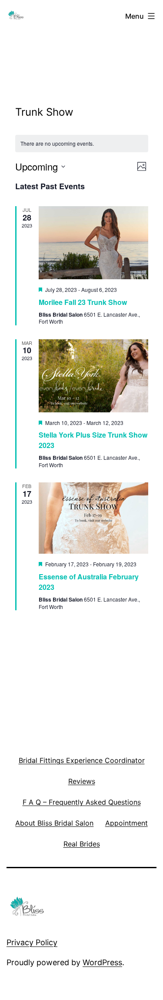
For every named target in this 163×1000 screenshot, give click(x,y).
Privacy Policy (32, 942)
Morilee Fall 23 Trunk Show (83, 302)
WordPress (102, 962)
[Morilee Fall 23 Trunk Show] (93, 242)
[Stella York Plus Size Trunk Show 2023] (93, 375)
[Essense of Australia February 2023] (93, 518)
